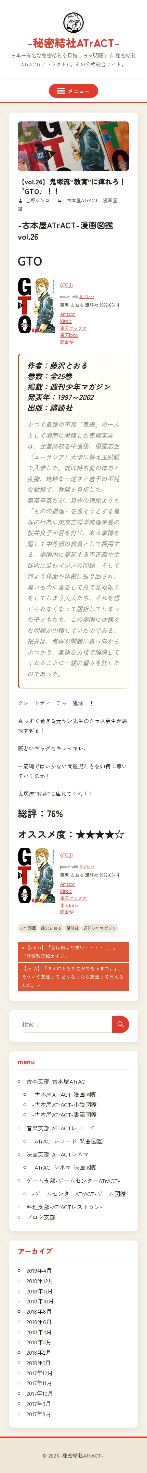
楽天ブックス (73, 328)
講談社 (72, 928)
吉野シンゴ (38, 200)
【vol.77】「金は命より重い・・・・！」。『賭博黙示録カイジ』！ (70, 952)
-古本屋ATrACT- (82, 200)
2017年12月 (39, 1372)
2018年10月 (40, 1301)
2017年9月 (38, 1403)
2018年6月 (39, 1321)
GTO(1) (66, 285)
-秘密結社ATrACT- (73, 42)
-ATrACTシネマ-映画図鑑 (64, 1167)
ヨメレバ (86, 296)
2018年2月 (39, 1352)
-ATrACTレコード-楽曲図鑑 (67, 1141)
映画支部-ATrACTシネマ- (58, 1154)
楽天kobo (69, 335)
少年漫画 (28, 928)
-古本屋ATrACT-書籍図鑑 (64, 1114)
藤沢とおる (51, 928)
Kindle (66, 321)
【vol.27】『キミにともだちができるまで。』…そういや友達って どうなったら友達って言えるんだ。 (72, 978)
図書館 (67, 342)
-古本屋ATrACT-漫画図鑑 (64, 1094)
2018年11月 (39, 1291)
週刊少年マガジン (99, 928)
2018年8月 (39, 1311)
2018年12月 (40, 1280)
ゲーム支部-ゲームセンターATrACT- (73, 1180)
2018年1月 (38, 1362)
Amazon (68, 314)
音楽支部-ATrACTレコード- (61, 1127)
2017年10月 (39, 1393)
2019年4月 (39, 1270)
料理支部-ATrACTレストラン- (64, 1206)
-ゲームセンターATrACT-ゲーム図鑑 (79, 1193)
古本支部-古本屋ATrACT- (58, 1081)
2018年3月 (39, 1341)
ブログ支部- (42, 1217)
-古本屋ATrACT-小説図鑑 (64, 1104)
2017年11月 (39, 1382)
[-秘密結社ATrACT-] (73, 23)
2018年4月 (39, 1331)
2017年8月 (38, 1413)
